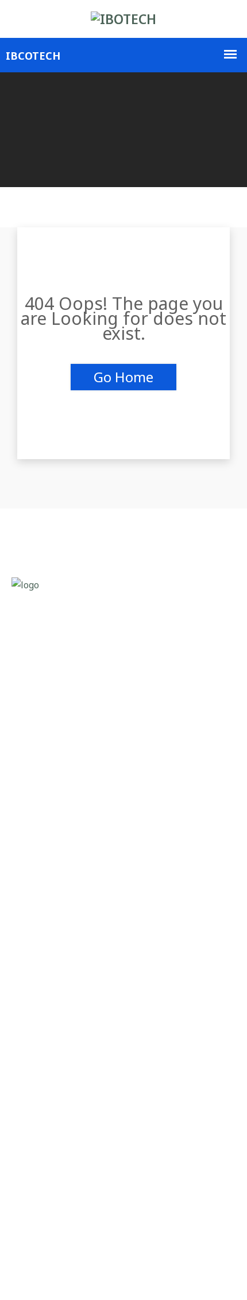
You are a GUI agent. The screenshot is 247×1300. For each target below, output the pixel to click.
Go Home (123, 376)
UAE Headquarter (45, 928)
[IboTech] (123, 18)
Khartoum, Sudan (64, 1120)
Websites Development (77, 836)
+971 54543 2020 (72, 978)
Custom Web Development (83, 786)
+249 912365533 (70, 1145)
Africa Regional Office (54, 1096)
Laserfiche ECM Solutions (81, 761)
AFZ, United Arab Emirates (83, 953)
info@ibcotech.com (63, 1170)
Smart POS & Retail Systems (87, 811)
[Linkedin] (88, 1276)
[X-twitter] (56, 1276)
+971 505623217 (64, 1003)
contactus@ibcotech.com (75, 1027)
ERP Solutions (58, 860)
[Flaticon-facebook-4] (24, 1276)
